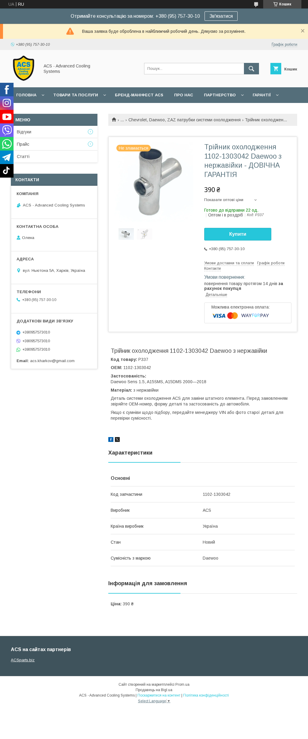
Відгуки (24, 131)
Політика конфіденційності (206, 695)
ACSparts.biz (23, 660)
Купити (237, 234)
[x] (117, 440)
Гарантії (262, 95)
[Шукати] (251, 68)
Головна (26, 95)
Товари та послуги (75, 95)
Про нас (183, 95)
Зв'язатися (221, 16)
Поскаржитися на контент (158, 695)
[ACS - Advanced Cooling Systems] (23, 79)
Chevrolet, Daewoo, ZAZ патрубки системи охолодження (184, 119)
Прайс (23, 144)
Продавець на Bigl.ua (154, 690)
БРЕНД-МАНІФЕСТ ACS (139, 95)
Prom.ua (182, 684)
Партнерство (220, 95)
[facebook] (110, 440)
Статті (23, 156)
